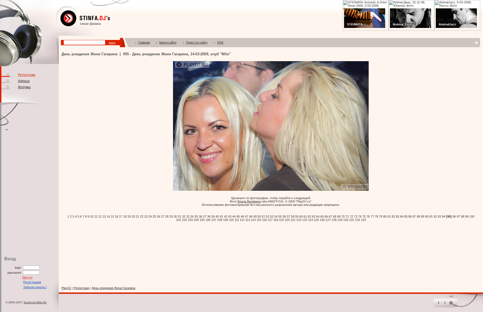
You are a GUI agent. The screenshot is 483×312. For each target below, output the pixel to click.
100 (471, 216)
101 (178, 220)
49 (255, 216)
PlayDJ (66, 288)
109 (225, 220)
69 (338, 216)
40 (217, 216)
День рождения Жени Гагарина (113, 288)
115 (259, 220)
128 (334, 220)
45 (238, 216)
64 (317, 216)
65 (322, 216)
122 (298, 220)
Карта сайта (167, 42)
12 (99, 216)
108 (219, 220)
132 (357, 220)
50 (259, 216)
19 (129, 216)
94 (443, 216)
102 (184, 220)
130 (345, 220)
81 (389, 216)
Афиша (24, 81)
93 (439, 216)
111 (237, 220)
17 (120, 216)
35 (196, 216)
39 (213, 216)
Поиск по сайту (197, 42)
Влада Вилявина (249, 201)
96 (454, 216)
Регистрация (32, 282)
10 (91, 216)
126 (322, 220)
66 (326, 216)
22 (141, 216)
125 (316, 220)
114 (253, 220)
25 (154, 216)
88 (418, 216)
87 (414, 216)
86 (410, 216)
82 (393, 216)
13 (104, 216)
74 (359, 216)
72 (351, 216)
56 (284, 216)
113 (247, 220)
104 (196, 220)
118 (275, 220)
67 (330, 216)
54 (276, 216)
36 (200, 216)
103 (190, 220)
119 (281, 220)
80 (385, 216)
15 (112, 216)
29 (171, 216)
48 (250, 216)
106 (207, 220)
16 (116, 216)
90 (426, 216)
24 (150, 216)
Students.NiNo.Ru (35, 302)
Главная (144, 42)
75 (364, 216)
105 (202, 220)
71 (347, 216)
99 (466, 216)
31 (179, 216)
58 (292, 216)
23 (146, 216)
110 (231, 220)
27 (162, 216)
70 (343, 216)
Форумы (24, 87)
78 (376, 216)
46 (242, 216)
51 (263, 216)
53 (271, 216)
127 (328, 220)
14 (108, 216)
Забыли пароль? (35, 287)
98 (462, 216)
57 (288, 216)
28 (167, 216)
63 (313, 216)
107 (213, 220)
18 (125, 216)
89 (422, 216)
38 (208, 216)
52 (267, 216)
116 (264, 220)
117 (270, 220)
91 (431, 216)
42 (225, 216)
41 (221, 216)
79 (380, 216)
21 (137, 216)
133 (363, 220)
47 (246, 216)
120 (287, 220)
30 (175, 216)
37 (204, 216)
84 (401, 216)
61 (305, 216)
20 (133, 216)
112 (242, 220)
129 (339, 220)
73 (355, 216)
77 (372, 216)
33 (188, 216)
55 (280, 216)
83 (397, 216)
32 (183, 216)
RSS (220, 42)
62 (309, 216)
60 (301, 216)
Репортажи (26, 75)
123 (304, 220)
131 (351, 220)
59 (297, 216)
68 (334, 216)
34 (192, 216)
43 (229, 216)
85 (406, 216)
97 (458, 216)
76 (368, 216)
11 (95, 216)
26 (158, 216)
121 (292, 220)
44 (234, 216)
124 (310, 220)
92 (435, 216)
